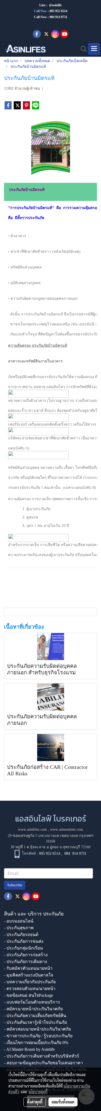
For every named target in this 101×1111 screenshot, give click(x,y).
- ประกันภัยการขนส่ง (23, 941)
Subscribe (14, 885)
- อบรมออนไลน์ (18, 921)
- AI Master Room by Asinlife (29, 1049)
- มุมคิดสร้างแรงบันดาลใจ (28, 975)
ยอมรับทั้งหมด (63, 1101)
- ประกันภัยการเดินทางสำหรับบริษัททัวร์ (41, 1056)
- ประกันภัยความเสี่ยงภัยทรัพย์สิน (35, 1015)
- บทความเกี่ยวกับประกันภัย (30, 981)
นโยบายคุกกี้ (38, 1091)
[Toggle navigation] (94, 49)
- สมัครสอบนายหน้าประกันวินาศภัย (37, 1029)
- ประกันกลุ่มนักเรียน (23, 948)
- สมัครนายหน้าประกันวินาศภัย (33, 1008)
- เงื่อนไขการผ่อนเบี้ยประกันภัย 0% (36, 1042)
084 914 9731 (75, 853)
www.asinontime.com (66, 829)
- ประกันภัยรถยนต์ (21, 934)
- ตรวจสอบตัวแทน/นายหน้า (29, 988)
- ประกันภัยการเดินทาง (25, 961)
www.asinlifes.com (32, 829)
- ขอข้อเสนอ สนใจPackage (28, 995)
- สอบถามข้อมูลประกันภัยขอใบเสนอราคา (43, 1062)
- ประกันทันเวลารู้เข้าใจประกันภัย (35, 1022)
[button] (81, 49)
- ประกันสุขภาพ (19, 927)
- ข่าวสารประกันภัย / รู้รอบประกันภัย (38, 1035)
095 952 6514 (58, 11)
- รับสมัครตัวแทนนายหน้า (28, 968)
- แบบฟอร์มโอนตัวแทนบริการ (32, 1002)
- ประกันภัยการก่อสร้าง (26, 954)
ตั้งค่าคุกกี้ (34, 1101)
